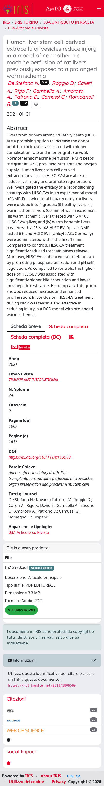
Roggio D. (63, 83)
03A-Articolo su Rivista (28, 28)
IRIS (6, 22)
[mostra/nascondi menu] (99, 8)
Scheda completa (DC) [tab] (36, 337)
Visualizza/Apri (21, 610)
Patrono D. (26, 97)
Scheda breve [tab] (26, 326)
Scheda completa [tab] (68, 326)
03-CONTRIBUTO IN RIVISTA (69, 22)
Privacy (59, 781)
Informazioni (23, 660)
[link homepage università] (64, 8)
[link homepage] (17, 8)
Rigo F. (22, 91)
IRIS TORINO (26, 22)
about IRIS (51, 776)
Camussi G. (53, 97)
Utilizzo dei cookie (26, 781)
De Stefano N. (23, 83)
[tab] (71, 337)
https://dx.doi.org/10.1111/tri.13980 (40, 457)
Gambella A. (46, 91)
